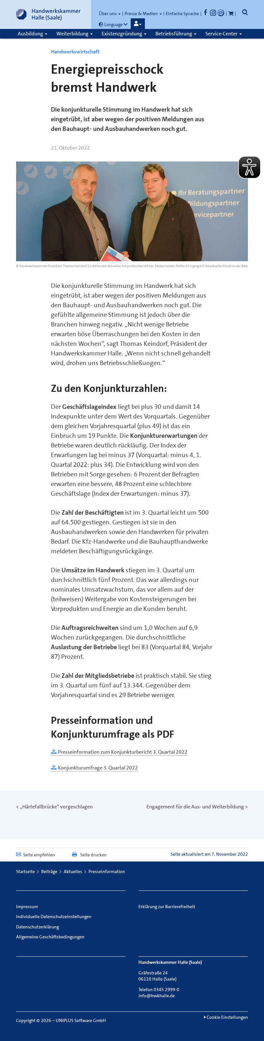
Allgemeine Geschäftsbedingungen (50, 937)
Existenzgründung (122, 33)
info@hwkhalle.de (156, 996)
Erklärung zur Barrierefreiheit (166, 906)
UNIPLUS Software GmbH (81, 1020)
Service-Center (222, 33)
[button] (138, 23)
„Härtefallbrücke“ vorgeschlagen (56, 806)
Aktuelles (73, 871)
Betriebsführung (174, 33)
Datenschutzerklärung (37, 927)
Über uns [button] (108, 13)
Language (113, 24)
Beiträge (49, 871)
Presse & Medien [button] (142, 13)
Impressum (27, 906)
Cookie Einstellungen (227, 1017)
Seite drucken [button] (93, 855)
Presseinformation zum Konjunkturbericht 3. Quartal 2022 (122, 752)
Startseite (25, 871)
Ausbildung (31, 33)
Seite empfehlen (39, 855)
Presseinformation (107, 871)
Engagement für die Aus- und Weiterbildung (195, 806)
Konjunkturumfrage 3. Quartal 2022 (97, 767)
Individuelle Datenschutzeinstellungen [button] (53, 916)
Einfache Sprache (182, 13)
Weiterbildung (73, 33)
